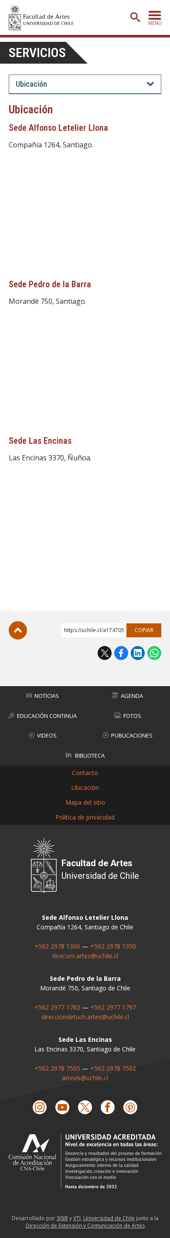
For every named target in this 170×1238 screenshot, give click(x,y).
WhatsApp (154, 653)
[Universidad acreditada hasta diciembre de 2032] (85, 1161)
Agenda (132, 696)
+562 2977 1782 (57, 1007)
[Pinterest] (130, 1107)
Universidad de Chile (109, 1218)
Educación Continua (47, 716)
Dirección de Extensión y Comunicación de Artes (85, 1225)
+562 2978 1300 (57, 946)
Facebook (121, 653)
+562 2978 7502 (113, 1068)
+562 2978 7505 (57, 1068)
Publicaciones (132, 735)
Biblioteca (90, 755)
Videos (47, 735)
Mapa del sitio (85, 802)
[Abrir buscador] (135, 17)
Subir (18, 630)
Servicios (37, 52)
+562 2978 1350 (113, 946)
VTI (77, 1218)
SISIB (62, 1218)
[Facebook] (108, 1107)
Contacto (85, 773)
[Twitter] (85, 1107)
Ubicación (85, 787)
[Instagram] (40, 1107)
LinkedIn (138, 653)
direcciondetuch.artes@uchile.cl (85, 1017)
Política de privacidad (85, 817)
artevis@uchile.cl (85, 1078)
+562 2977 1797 (113, 1007)
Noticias (46, 696)
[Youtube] (62, 1107)
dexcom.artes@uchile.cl (85, 956)
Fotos (132, 716)
